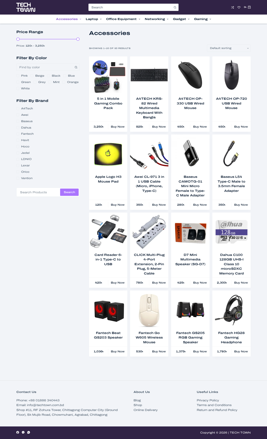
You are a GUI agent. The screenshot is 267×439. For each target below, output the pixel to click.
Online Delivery (146, 410)
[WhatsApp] (28, 432)
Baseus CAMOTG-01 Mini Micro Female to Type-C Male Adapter (190, 186)
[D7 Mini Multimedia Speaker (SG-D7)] (190, 232)
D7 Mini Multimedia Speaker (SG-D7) (190, 259)
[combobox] (130, 7)
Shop (138, 405)
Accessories (67, 19)
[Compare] (232, 7)
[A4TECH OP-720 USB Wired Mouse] (231, 75)
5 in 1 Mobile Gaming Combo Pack (108, 103)
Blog (137, 400)
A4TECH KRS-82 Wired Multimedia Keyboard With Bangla (149, 108)
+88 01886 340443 (44, 400)
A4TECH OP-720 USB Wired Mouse (231, 103)
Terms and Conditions (214, 405)
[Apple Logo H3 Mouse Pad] (108, 154)
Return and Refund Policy (217, 410)
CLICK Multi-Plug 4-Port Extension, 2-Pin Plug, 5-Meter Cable (149, 264)
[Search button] (174, 7)
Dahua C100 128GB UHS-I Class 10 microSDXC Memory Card (231, 264)
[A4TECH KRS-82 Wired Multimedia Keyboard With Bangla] (149, 75)
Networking (155, 19)
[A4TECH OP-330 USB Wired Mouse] (190, 75)
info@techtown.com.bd (45, 405)
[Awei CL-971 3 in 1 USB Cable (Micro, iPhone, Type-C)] (149, 154)
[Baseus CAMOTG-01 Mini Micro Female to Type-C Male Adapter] (190, 154)
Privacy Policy (208, 400)
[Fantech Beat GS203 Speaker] (108, 309)
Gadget (179, 19)
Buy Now (118, 126)
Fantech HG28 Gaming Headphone (231, 337)
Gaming (201, 19)
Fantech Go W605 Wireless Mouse (149, 337)
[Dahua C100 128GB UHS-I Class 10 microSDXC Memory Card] (231, 232)
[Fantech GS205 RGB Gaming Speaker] (190, 309)
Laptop (92, 19)
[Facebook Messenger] (23, 432)
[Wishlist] (239, 7)
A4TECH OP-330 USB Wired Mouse (190, 103)
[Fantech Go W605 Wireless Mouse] (149, 309)
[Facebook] (17, 432)
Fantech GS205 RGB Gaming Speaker (190, 337)
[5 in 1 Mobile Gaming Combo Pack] (108, 75)
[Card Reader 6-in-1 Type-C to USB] (108, 232)
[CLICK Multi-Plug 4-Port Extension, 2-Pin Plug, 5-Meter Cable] (149, 232)
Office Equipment (121, 19)
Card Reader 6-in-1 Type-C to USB (108, 259)
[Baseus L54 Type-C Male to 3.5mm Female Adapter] (231, 154)
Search (69, 192)
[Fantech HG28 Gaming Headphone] (231, 309)
